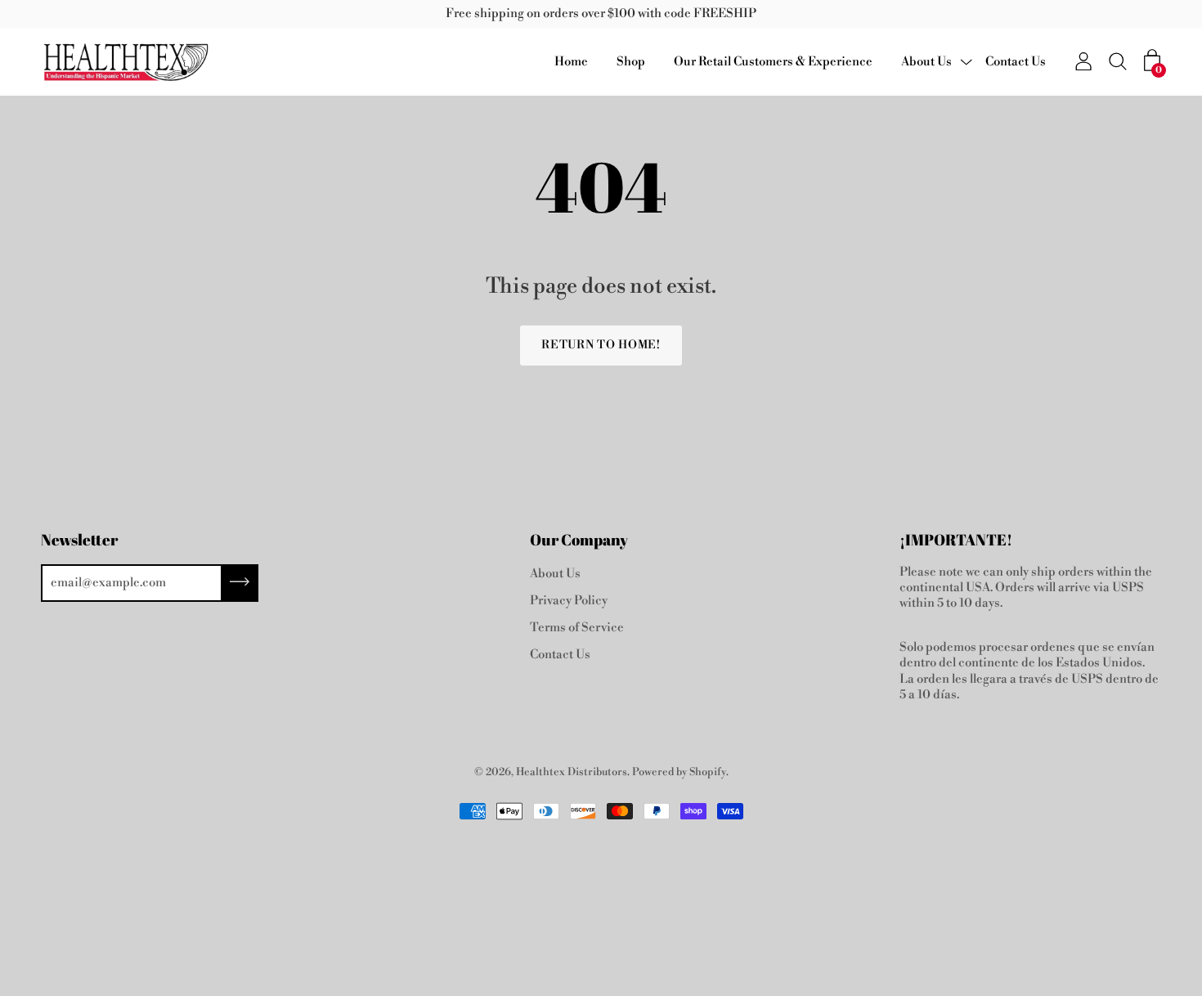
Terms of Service (577, 627)
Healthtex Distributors (571, 771)
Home (571, 62)
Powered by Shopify (679, 771)
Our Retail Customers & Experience (773, 62)
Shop (631, 62)
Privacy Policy (569, 600)
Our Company (579, 539)
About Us (926, 62)
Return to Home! (601, 345)
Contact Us (1015, 62)
